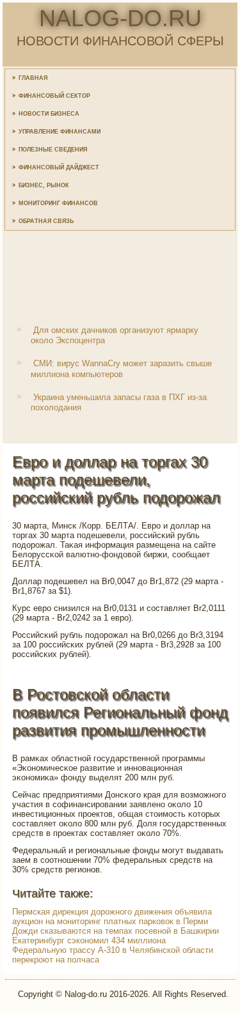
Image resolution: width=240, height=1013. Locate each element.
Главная (33, 78)
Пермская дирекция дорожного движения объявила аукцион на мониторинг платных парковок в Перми (112, 916)
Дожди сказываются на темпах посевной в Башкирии (115, 931)
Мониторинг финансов (58, 203)
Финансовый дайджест (59, 167)
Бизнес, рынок (44, 185)
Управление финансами (59, 131)
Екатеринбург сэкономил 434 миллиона (89, 940)
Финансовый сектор (54, 96)
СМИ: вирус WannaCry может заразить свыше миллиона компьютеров (121, 368)
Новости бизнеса (49, 114)
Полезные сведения (53, 149)
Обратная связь (46, 221)
